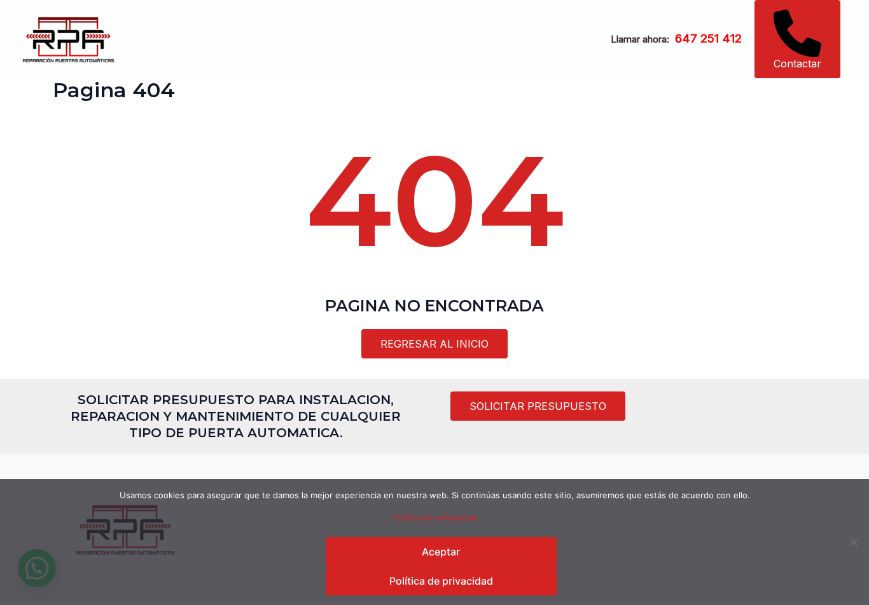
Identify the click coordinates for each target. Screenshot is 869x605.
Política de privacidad (434, 517)
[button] (797, 39)
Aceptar (441, 551)
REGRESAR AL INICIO (434, 343)
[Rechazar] (853, 542)
